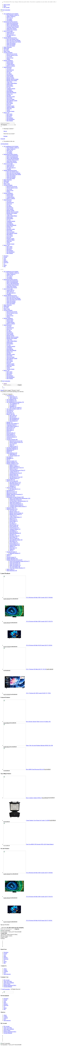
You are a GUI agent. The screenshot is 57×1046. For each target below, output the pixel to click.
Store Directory (7, 974)
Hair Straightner (14, 419)
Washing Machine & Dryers (10, 37)
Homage (6, 261)
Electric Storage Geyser (12, 55)
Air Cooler (6, 49)
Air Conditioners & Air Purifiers (15, 402)
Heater (12, 445)
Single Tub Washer (11, 44)
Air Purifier (13, 404)
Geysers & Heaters (8, 52)
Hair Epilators (10, 118)
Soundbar (9, 36)
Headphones (10, 450)
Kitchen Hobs (10, 63)
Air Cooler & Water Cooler (14, 408)
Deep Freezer (11, 427)
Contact (5, 970)
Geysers (9, 438)
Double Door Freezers (12, 29)
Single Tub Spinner (11, 43)
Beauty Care (6, 112)
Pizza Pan (9, 104)
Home (2, 390)
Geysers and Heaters (12, 447)
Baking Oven (13, 465)
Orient (5, 265)
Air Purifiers (9, 20)
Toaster (8, 110)
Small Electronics (8, 67)
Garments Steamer (11, 88)
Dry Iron (9, 72)
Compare (6, 971)
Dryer (9, 431)
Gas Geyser (9, 56)
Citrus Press (9, 81)
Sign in (5, 131)
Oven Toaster (10, 103)
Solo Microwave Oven (16, 477)
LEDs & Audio (11, 487)
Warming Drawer (14, 478)
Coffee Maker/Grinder (13, 426)
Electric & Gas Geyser (12, 53)
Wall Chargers (14, 398)
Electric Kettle (10, 75)
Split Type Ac (10, 17)
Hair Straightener (11, 119)
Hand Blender (10, 91)
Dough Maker (10, 86)
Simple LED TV (10, 32)
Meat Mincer (10, 102)
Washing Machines (12, 558)
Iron (8, 459)
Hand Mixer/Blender (11, 92)
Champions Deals (11, 424)
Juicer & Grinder (10, 99)
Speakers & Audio (12, 551)
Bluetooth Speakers (15, 483)
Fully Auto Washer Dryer (12, 39)
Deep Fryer (9, 71)
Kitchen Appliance (12, 462)
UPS (11, 550)
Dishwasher (6, 48)
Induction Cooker (11, 96)
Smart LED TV (10, 33)
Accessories (10, 395)
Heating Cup (10, 94)
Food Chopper (10, 76)
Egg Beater (9, 73)
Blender (9, 422)
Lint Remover (11, 490)
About (5, 968)
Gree (5, 258)
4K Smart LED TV (11, 35)
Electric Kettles (11, 432)
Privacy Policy (7, 984)
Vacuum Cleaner (10, 111)
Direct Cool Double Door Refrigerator (20, 498)
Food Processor (10, 69)
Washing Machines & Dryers (14, 559)
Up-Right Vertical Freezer (13, 27)
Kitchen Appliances (8, 60)
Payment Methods (8, 986)
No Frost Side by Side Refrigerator (19, 501)
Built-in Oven (14, 469)
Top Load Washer (15, 566)
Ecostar (5, 257)
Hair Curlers (9, 114)
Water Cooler (7, 51)
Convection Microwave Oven (17, 470)
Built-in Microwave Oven (17, 467)
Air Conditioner (11, 399)
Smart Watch (13, 396)
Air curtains (9, 19)
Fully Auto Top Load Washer (13, 40)
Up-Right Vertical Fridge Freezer (18, 506)
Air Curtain (10, 410)
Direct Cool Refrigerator (12, 24)
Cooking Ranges (10, 64)
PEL (5, 266)
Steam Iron (9, 108)
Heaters (8, 59)
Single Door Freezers (11, 28)
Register (5, 136)
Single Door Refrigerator (12, 23)
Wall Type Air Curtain (16, 407)
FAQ (5, 972)
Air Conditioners (12, 400)
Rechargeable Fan (15, 543)
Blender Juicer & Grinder (12, 79)
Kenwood (6, 262)
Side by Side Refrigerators (13, 25)
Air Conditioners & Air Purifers (11, 13)
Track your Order (8, 981)
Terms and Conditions (9, 982)
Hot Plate (9, 95)
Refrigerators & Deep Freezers (15, 497)
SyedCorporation (6, 989)
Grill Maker (9, 90)
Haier (5, 259)
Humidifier (13, 406)
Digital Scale (10, 84)
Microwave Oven (12, 491)
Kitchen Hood (10, 61)
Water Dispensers (8, 47)
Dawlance (6, 255)
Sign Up (17, 929)
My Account (6, 7)
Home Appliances (12, 453)
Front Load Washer (15, 562)
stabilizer (12, 546)
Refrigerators (11, 495)
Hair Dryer (9, 116)
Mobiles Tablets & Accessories (15, 494)
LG (4, 263)
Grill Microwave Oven (16, 473)
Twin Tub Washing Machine (17, 567)
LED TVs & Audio (8, 31)
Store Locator (7, 4)
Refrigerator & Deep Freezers (10, 21)
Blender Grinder (10, 77)
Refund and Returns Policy (10, 985)
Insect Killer (9, 98)
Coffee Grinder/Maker (12, 83)
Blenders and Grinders (12, 80)
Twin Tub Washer (11, 45)
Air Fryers (9, 68)
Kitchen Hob (11, 479)
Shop (5, 6)
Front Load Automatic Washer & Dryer (20, 561)
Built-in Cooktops (11, 65)
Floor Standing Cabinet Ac (13, 15)
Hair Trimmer (10, 120)
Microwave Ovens (12, 493)
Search (5, 383)
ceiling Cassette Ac (11, 16)
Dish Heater (10, 428)
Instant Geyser (10, 57)
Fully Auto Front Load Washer (14, 41)
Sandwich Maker (11, 107)
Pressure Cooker (10, 106)
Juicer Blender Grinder (12, 100)
